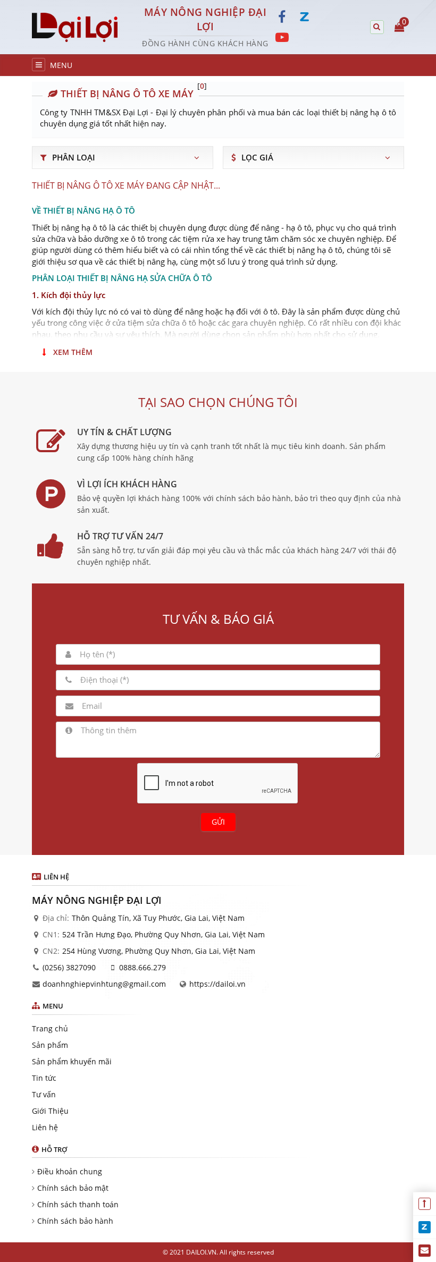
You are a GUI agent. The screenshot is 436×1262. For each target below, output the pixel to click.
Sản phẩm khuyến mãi (72, 1061)
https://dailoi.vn (217, 984)
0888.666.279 (142, 967)
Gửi (218, 822)
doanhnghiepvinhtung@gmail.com (104, 984)
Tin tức (44, 1078)
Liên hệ (45, 1127)
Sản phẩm (50, 1045)
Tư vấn (44, 1094)
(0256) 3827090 (69, 967)
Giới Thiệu (50, 1111)
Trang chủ (50, 1028)
